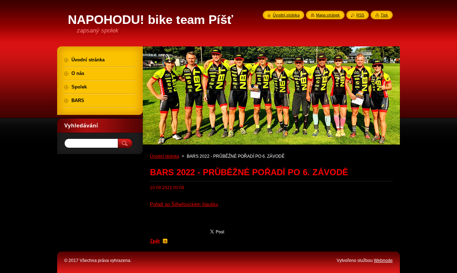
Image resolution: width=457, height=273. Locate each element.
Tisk (384, 15)
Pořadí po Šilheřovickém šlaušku (184, 204)
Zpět (155, 241)
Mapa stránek (328, 15)
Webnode (383, 260)
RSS (360, 15)
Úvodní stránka (164, 156)
